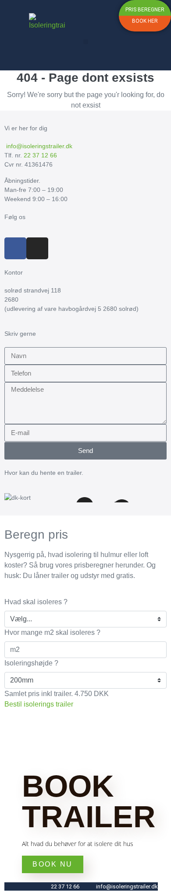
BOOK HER (145, 21)
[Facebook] (15, 248)
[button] (85, 41)
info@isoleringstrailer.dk (38, 146)
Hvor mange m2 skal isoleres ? (52, 632)
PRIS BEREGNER (144, 10)
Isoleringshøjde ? (31, 663)
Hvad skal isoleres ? (36, 602)
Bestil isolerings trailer (38, 704)
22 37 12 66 (40, 155)
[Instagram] (37, 248)
